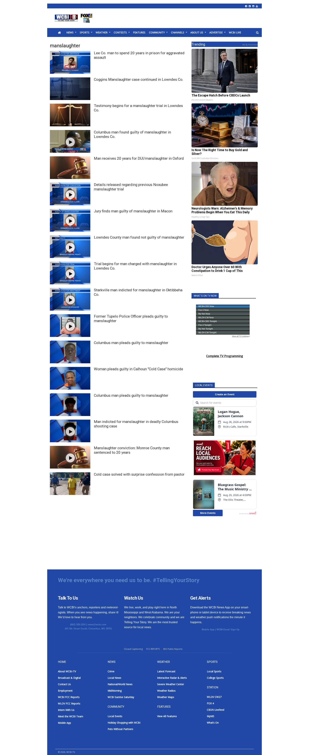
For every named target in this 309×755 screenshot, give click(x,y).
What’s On (213, 722)
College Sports (215, 677)
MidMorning (115, 690)
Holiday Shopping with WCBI (124, 722)
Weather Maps (165, 697)
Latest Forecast (166, 671)
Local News (114, 677)
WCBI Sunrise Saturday (121, 697)
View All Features (167, 716)
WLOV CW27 (214, 697)
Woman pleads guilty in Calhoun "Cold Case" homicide (138, 369)
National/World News (120, 684)
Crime (111, 671)
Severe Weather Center (170, 684)
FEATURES (139, 32)
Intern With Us (66, 710)
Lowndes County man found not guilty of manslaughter (139, 237)
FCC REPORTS (153, 649)
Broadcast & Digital (69, 677)
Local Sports (214, 671)
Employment (65, 690)
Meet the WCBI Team (70, 716)
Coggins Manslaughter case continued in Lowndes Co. (138, 79)
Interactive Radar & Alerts (172, 677)
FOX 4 (210, 703)
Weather (101, 32)
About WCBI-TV (67, 671)
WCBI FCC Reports (69, 697)
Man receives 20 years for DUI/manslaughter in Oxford (139, 158)
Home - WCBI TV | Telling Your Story (74, 18)
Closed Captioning (133, 649)
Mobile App (208, 629)
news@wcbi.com (97, 624)
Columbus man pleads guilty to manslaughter (131, 343)
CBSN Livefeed (215, 709)
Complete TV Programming (224, 356)
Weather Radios (166, 690)
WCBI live (235, 32)
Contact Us (64, 684)
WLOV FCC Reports (69, 703)
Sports (84, 32)
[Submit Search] (257, 32)
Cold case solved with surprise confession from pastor (139, 474)
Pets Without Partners (120, 729)
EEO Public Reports (172, 649)
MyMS (210, 716)
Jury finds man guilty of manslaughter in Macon (133, 211)
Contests (120, 32)
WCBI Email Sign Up (228, 629)
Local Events (115, 716)
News (69, 32)
